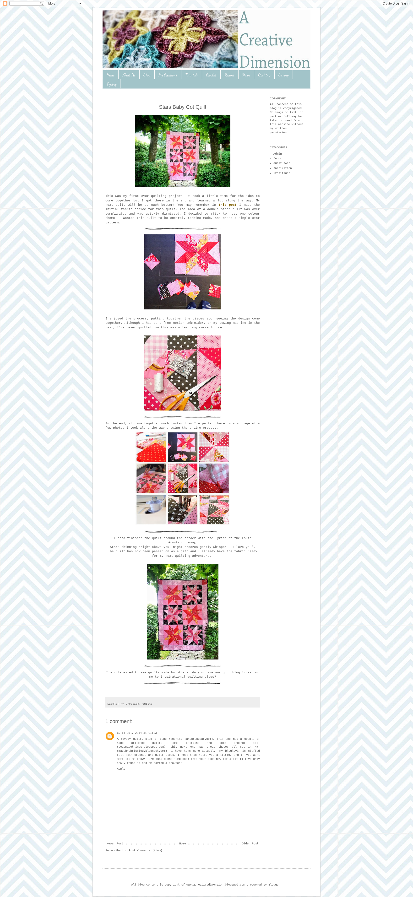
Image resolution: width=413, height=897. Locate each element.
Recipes (229, 75)
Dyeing (112, 84)
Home (110, 75)
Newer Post (115, 843)
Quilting (264, 75)
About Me (128, 75)
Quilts (147, 703)
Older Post (250, 843)
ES (118, 733)
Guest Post (281, 163)
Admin (277, 154)
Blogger (274, 884)
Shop (146, 75)
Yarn (246, 75)
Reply (121, 769)
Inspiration (282, 168)
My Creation (130, 703)
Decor (277, 158)
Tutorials (191, 75)
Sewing (283, 75)
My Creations (167, 75)
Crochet (211, 75)
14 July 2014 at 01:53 (139, 733)
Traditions (281, 173)
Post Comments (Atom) (145, 850)
